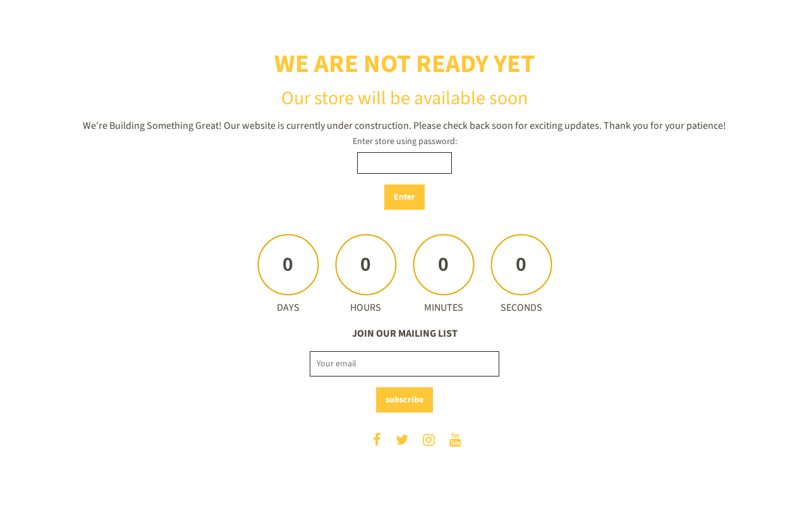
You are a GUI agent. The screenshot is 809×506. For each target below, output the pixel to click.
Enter (404, 197)
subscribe (404, 400)
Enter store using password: (405, 141)
